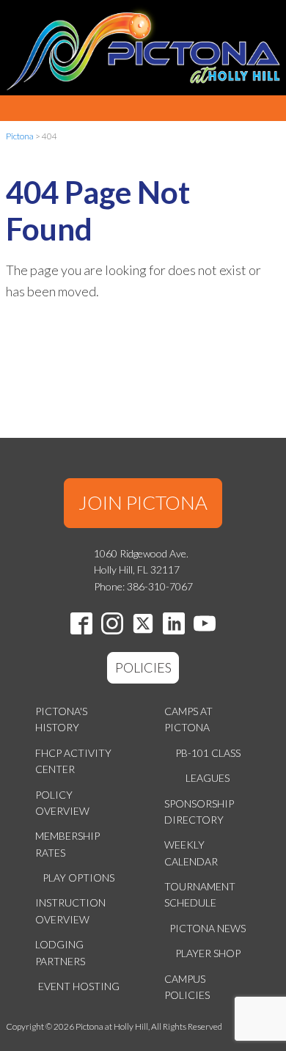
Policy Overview (62, 802)
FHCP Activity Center (73, 761)
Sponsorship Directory (199, 811)
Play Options (78, 877)
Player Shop (208, 953)
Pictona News (207, 928)
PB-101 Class (208, 753)
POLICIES (143, 667)
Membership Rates (67, 844)
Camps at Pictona (188, 719)
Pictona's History (61, 719)
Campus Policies (187, 987)
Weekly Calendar (191, 852)
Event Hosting (79, 986)
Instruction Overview (70, 910)
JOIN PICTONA (143, 502)
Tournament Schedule (199, 894)
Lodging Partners (60, 952)
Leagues (208, 778)
